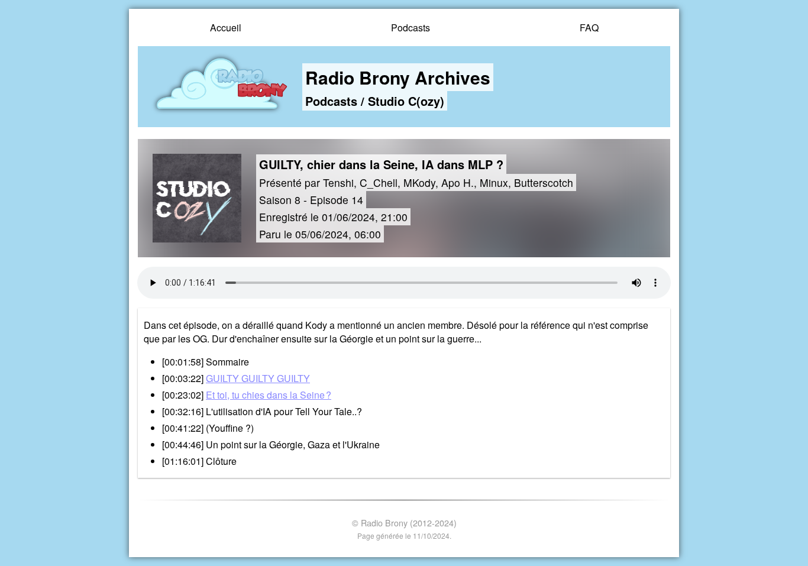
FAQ (589, 27)
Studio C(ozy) (406, 100)
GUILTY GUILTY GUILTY (258, 378)
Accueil (225, 27)
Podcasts (410, 27)
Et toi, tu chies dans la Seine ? (268, 395)
